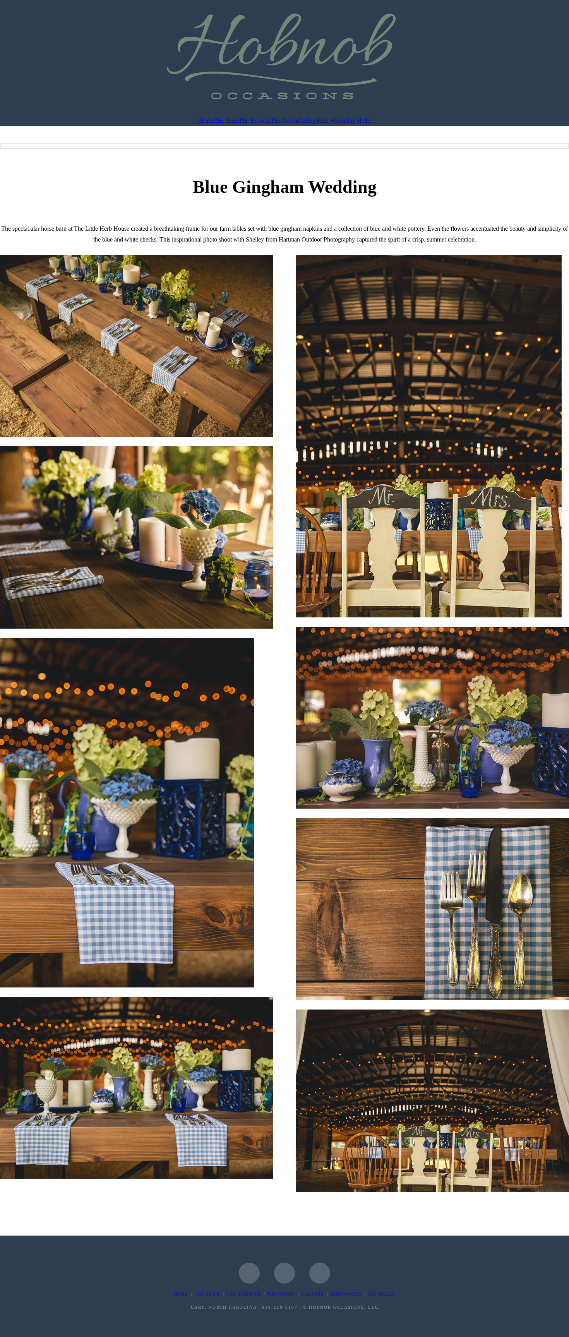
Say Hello (381, 1294)
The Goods (281, 1294)
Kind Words (346, 1294)
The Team (207, 1294)
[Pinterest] (319, 1273)
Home (181, 1294)
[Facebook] (249, 1273)
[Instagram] (284, 1273)
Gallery (313, 1294)
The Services (243, 1294)
